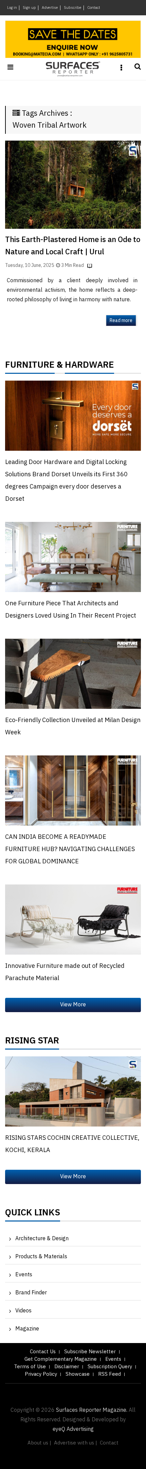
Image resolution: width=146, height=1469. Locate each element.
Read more (121, 320)
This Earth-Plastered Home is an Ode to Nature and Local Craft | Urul (72, 246)
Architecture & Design (42, 1238)
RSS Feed (109, 1374)
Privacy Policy (41, 1374)
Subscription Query (110, 1366)
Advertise (50, 8)
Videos (23, 1310)
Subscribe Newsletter (90, 1351)
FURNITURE (30, 366)
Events (23, 1274)
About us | (39, 1443)
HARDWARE (89, 366)
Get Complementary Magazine (60, 1359)
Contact (93, 8)
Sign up (29, 8)
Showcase (78, 1374)
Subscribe (72, 8)
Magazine (27, 1329)
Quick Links (32, 1214)
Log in (12, 8)
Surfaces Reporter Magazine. (91, 1410)
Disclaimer (66, 1366)
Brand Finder (31, 1292)
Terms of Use (30, 1366)
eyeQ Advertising (73, 1429)
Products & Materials (41, 1256)
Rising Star (32, 1042)
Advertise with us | (75, 1443)
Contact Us (43, 1351)
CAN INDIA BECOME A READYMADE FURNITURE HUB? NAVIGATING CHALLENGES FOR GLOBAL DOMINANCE (70, 849)
